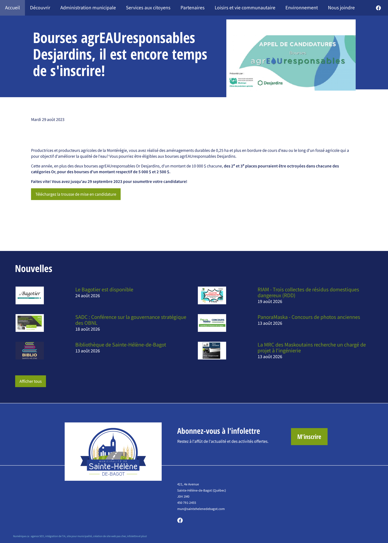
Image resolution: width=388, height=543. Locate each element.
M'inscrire (309, 436)
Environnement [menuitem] (301, 7)
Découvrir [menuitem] (40, 7)
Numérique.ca (21, 536)
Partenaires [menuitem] (193, 7)
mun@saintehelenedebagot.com (201, 509)
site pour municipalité (79, 536)
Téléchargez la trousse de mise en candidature (75, 194)
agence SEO (37, 536)
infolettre (132, 536)
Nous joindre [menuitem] (341, 7)
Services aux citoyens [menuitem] (148, 7)
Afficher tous (31, 381)
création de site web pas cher (109, 536)
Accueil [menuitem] (12, 7)
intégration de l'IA (55, 536)
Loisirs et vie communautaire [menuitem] (245, 7)
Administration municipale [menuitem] (88, 7)
